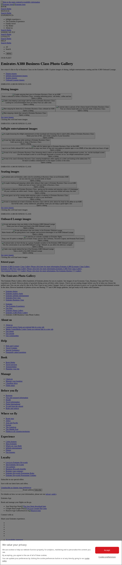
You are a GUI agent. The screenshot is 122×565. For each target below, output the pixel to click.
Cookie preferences (107, 557)
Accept (107, 550)
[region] (61, 552)
